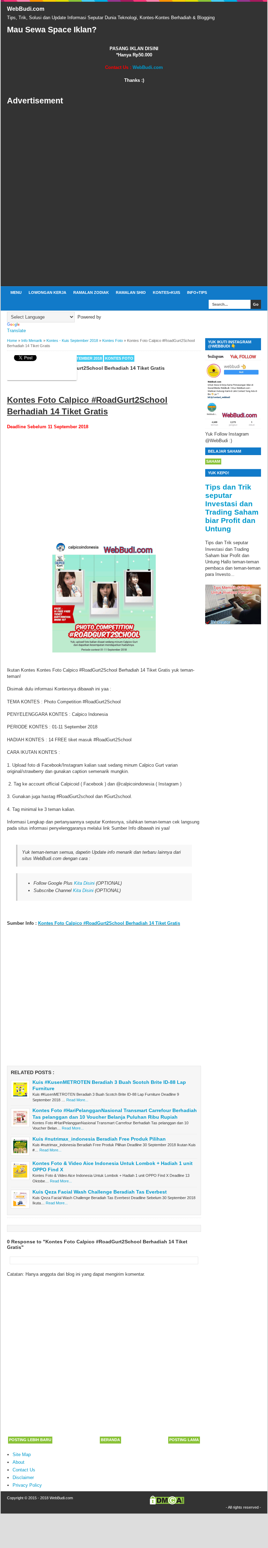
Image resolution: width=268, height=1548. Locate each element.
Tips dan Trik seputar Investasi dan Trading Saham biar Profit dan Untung (232, 508)
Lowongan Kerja (47, 292)
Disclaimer (23, 1477)
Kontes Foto (119, 358)
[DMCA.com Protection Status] (167, 1503)
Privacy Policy (27, 1485)
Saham (213, 461)
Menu (16, 292)
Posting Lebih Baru (30, 1440)
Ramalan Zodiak (91, 292)
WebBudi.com (25, 9)
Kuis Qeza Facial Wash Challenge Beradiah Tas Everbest (99, 1192)
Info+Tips (197, 292)
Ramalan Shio (131, 292)
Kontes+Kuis (166, 292)
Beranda (110, 1440)
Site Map (22, 1454)
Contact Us (24, 1469)
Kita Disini (84, 883)
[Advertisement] (134, 196)
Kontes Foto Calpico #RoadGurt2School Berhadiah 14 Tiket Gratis (109, 923)
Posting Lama (184, 1440)
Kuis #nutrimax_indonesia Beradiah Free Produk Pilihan (99, 1139)
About (18, 1462)
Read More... (77, 1100)
